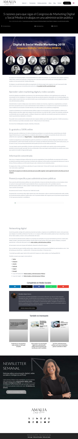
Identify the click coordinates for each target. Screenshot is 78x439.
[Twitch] (49, 422)
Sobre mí (24, 3)
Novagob (14, 271)
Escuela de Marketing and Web (41, 136)
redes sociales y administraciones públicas (41, 242)
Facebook (14, 266)
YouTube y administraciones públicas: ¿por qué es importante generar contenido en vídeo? (59, 345)
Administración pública (17, 21)
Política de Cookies (46, 437)
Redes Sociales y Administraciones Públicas (34, 273)
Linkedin (14, 264)
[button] (26, 3)
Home (10, 21)
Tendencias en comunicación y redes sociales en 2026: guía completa (18, 345)
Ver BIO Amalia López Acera (28, 308)
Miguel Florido (28, 136)
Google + (14, 268)
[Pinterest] (29, 422)
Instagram (14, 261)
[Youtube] (45, 422)
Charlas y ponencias (41, 3)
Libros (50, 3)
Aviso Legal (30, 437)
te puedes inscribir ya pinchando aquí (46, 86)
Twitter (14, 259)
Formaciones (32, 3)
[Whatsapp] (41, 422)
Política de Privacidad (37, 437)
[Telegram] (37, 422)
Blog (54, 3)
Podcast (59, 3)
